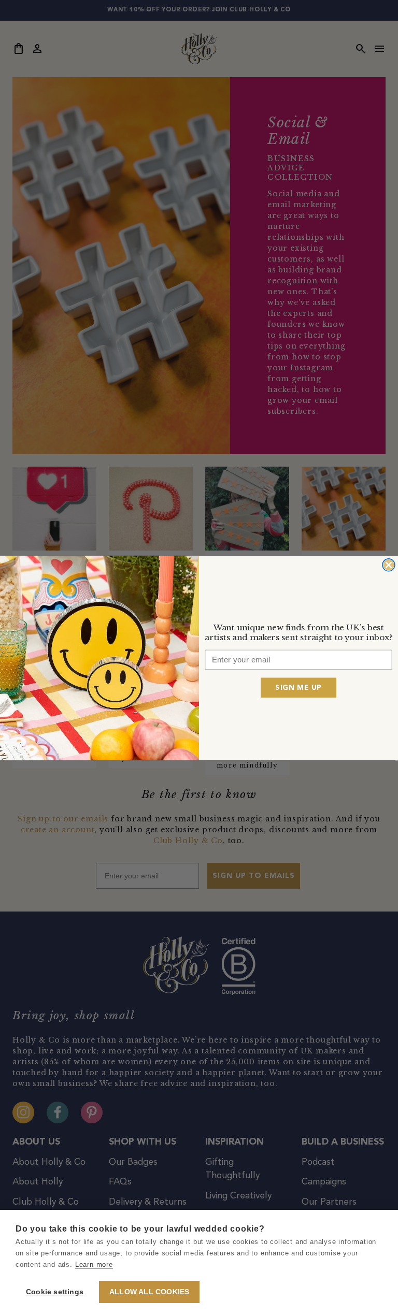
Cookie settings (54, 1292)
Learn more (94, 1264)
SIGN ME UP (298, 687)
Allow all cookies (149, 1292)
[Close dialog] (388, 565)
